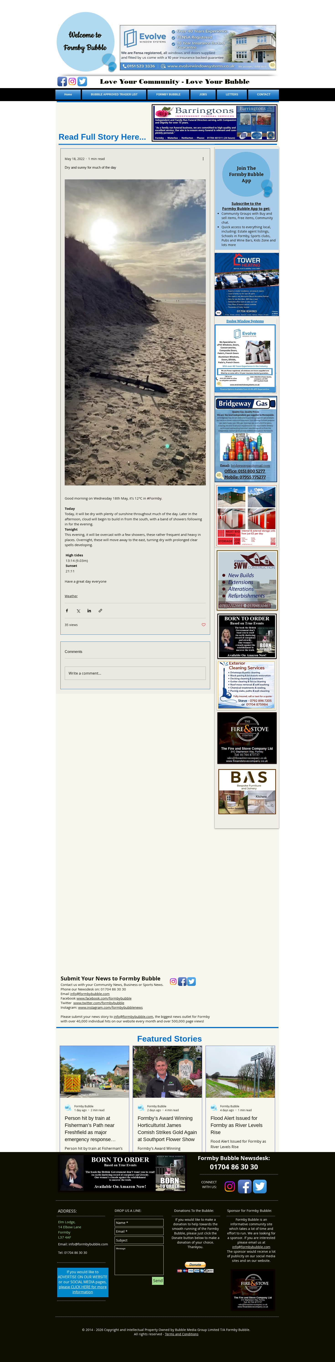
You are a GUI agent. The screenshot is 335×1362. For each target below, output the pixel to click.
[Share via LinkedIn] (89, 610)
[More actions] (203, 158)
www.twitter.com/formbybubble (98, 1003)
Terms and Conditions (181, 1334)
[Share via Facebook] (67, 610)
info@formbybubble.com (90, 993)
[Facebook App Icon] (62, 81)
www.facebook (88, 998)
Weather (71, 596)
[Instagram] (72, 81)
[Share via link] (100, 610)
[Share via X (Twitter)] (78, 610)
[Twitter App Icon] (82, 81)
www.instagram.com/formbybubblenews (110, 1007)
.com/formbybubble (115, 998)
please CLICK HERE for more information (83, 1289)
